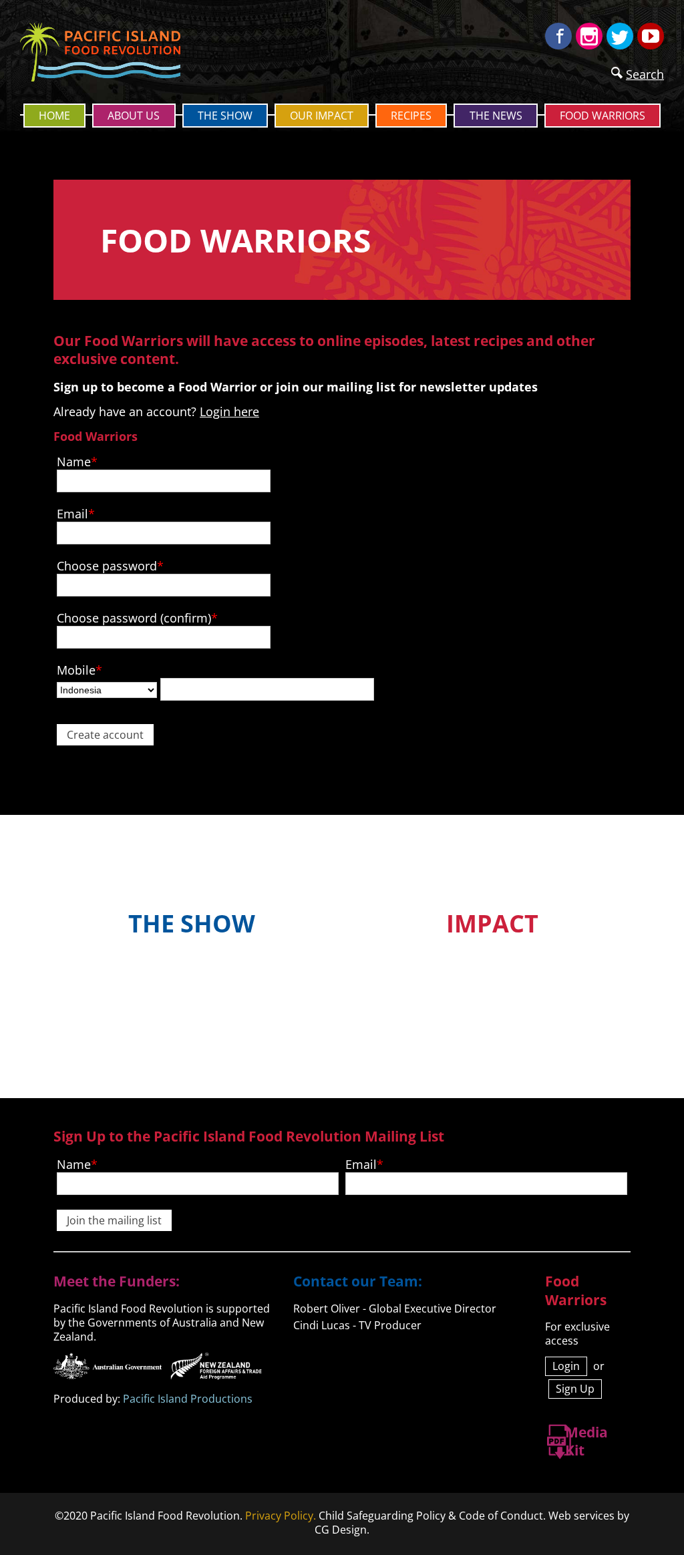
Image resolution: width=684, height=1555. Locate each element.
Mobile (76, 670)
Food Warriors (602, 115)
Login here (229, 411)
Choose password (107, 566)
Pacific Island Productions (187, 1398)
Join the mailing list (114, 1220)
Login (566, 1366)
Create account (105, 734)
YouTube (650, 36)
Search (645, 74)
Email (72, 514)
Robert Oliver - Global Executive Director (394, 1308)
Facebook (558, 36)
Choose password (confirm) (134, 618)
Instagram (589, 36)
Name (74, 462)
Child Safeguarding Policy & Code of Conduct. (432, 1515)
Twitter (620, 36)
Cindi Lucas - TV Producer (357, 1325)
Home (54, 115)
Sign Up (575, 1388)
